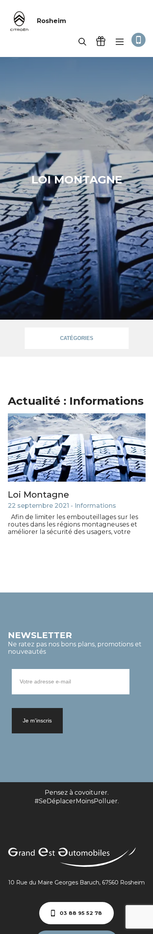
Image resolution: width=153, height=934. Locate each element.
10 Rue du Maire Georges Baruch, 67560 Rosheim (76, 882)
